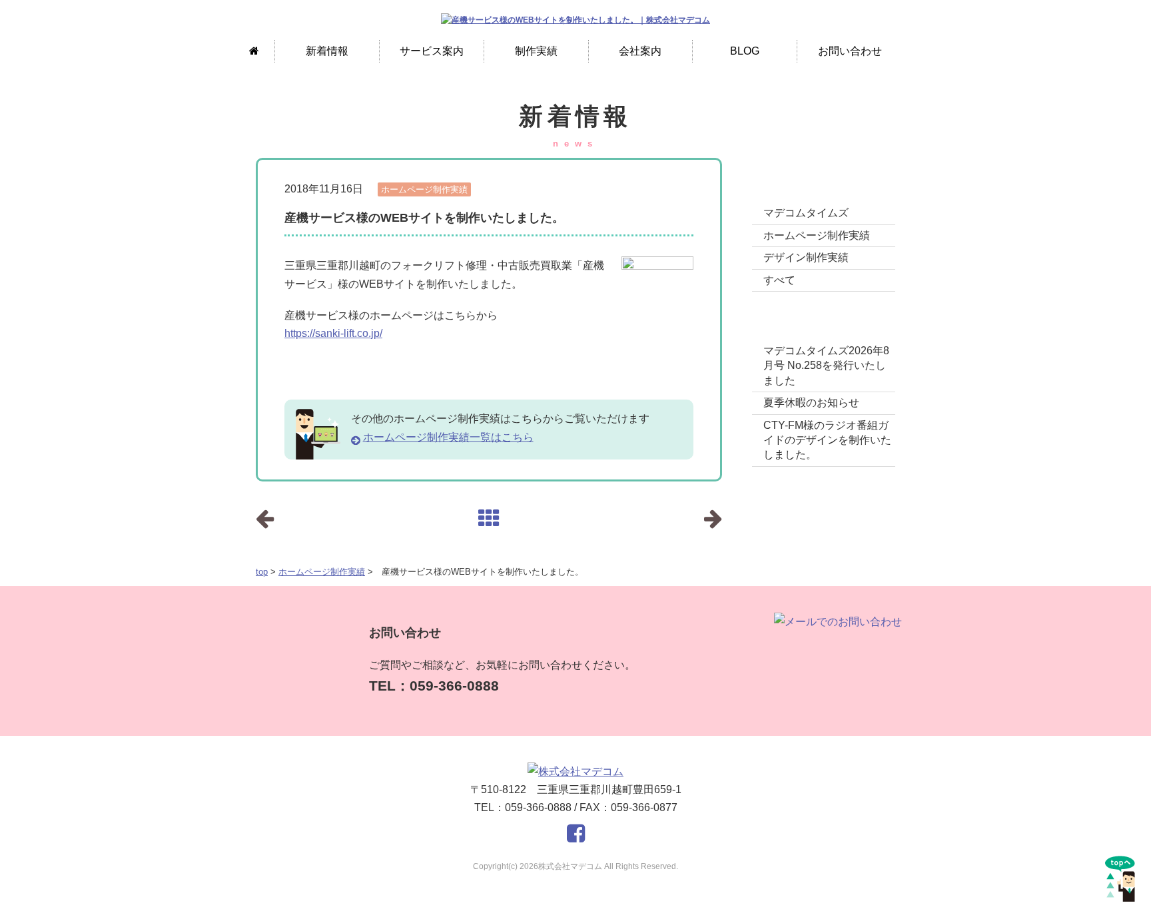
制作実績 (536, 51)
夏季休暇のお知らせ (811, 402)
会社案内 (640, 51)
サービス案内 (432, 51)
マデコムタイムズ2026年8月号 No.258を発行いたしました (826, 365)
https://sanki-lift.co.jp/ (333, 333)
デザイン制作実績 (806, 257)
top (262, 572)
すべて (779, 280)
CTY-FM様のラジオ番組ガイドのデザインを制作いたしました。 (827, 440)
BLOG (744, 51)
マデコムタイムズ (806, 212)
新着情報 (327, 51)
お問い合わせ (850, 51)
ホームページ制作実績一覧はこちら (448, 437)
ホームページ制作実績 (321, 572)
